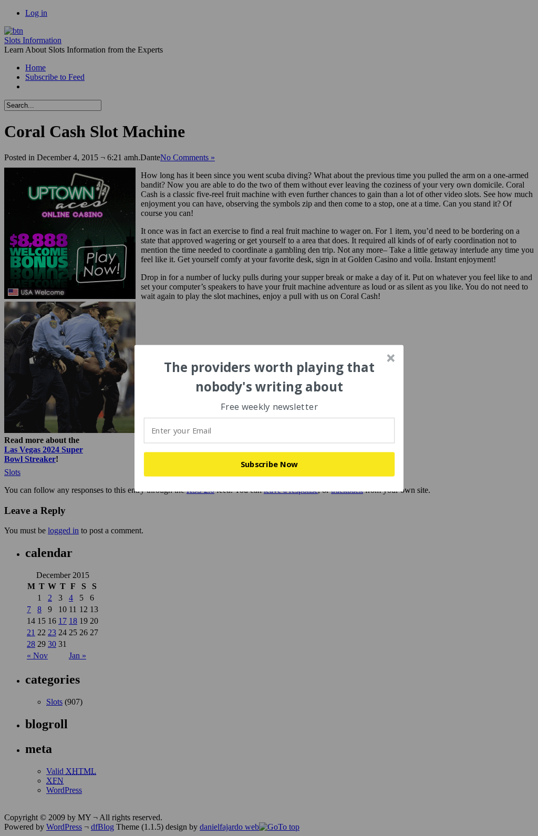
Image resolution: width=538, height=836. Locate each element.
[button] (269, 377)
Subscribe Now (269, 464)
